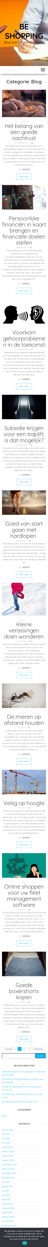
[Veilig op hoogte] (24, 782)
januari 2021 (7, 1204)
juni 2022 (6, 1182)
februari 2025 (8, 1151)
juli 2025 (5, 1134)
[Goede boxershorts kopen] (24, 963)
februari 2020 (8, 1217)
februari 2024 (8, 1160)
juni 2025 (6, 1138)
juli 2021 (5, 1190)
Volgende (38, 1049)
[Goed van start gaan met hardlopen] (24, 502)
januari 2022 (7, 1186)
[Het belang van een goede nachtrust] (24, 103)
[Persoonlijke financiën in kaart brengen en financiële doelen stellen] (24, 197)
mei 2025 (6, 1143)
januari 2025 (7, 1156)
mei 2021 (6, 1195)
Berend (26, 169)
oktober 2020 (8, 1208)
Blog (23, 121)
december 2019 (9, 1225)
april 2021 (6, 1199)
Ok (24, 1243)
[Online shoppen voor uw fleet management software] (24, 865)
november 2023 (9, 1164)
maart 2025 (7, 1147)
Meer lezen (24, 176)
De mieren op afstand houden (24, 719)
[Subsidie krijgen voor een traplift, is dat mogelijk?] (24, 406)
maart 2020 (7, 1212)
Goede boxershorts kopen (24, 991)
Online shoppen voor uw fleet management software (24, 895)
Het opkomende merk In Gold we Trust (20, 1101)
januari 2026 (7, 1129)
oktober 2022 (8, 1177)
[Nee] (44, 1237)
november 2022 (9, 1173)
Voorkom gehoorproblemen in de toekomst (24, 338)
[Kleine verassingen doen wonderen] (24, 599)
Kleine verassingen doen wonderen (24, 630)
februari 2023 (8, 1169)
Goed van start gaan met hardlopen (24, 529)
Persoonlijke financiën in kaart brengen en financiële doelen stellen (24, 230)
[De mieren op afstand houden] (24, 695)
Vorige (8, 1049)
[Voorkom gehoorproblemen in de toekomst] (24, 311)
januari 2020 (7, 1221)
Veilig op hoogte (24, 803)
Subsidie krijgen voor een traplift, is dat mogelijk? (24, 434)
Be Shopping (24, 31)
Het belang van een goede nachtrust (24, 132)
